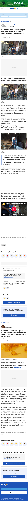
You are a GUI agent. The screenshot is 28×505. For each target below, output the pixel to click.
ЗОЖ (8, 322)
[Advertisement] (14, 67)
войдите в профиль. (8, 276)
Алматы (3, 245)
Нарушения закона (16, 11)
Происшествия (5, 11)
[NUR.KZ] (14, 9)
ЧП (22, 11)
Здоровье (3, 322)
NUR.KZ (20, 82)
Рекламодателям (14, 492)
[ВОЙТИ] (26, 8)
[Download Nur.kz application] (14, 3)
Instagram (15, 315)
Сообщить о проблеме (14, 489)
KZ (23, 8)
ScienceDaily (17, 367)
